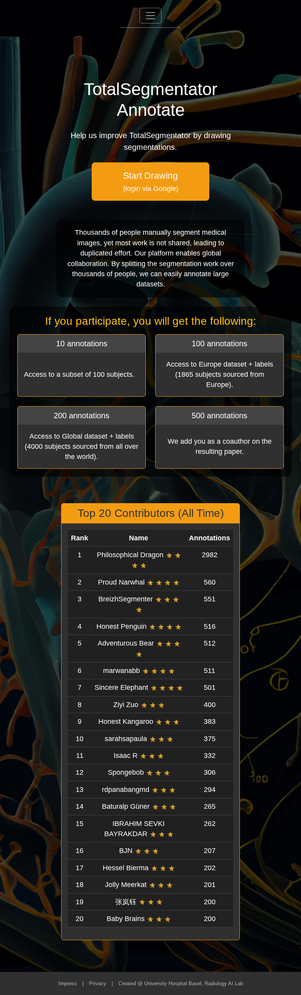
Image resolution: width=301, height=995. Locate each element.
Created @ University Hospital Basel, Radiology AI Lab (180, 983)
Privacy (97, 983)
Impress (67, 983)
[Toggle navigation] (150, 15)
